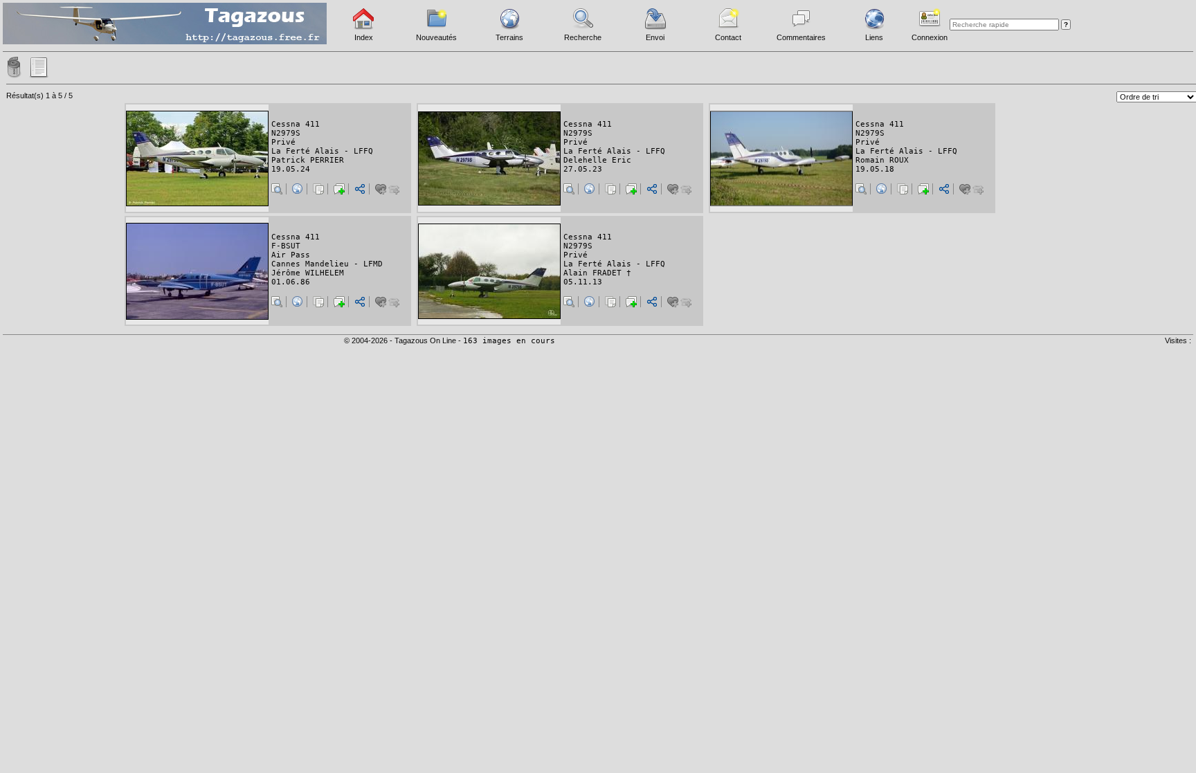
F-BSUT (285, 246)
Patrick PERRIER (307, 160)
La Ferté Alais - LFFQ (322, 151)
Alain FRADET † (597, 273)
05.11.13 (582, 282)
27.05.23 (582, 169)
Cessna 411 (295, 124)
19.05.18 (874, 169)
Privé (283, 142)
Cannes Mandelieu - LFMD (327, 264)
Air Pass (290, 255)
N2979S (285, 133)
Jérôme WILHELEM (307, 273)
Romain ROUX (882, 160)
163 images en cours (509, 340)
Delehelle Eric (597, 160)
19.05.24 (290, 169)
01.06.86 (290, 282)
